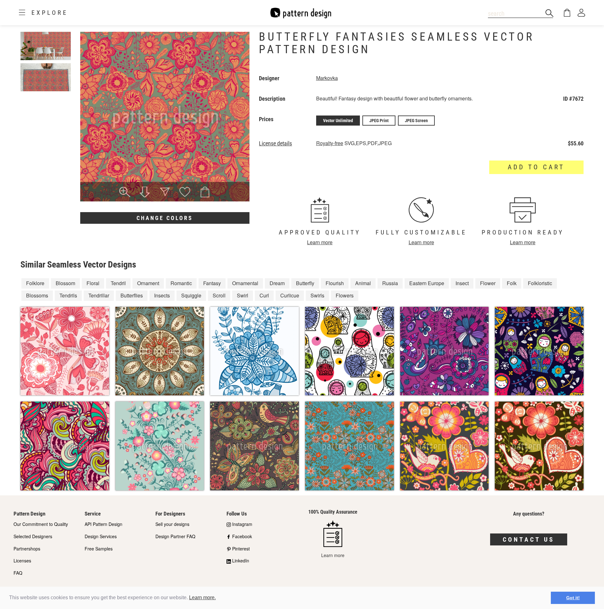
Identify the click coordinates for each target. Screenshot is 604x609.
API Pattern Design (103, 524)
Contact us (529, 539)
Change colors (165, 218)
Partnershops (27, 548)
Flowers (345, 295)
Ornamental (245, 283)
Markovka (327, 78)
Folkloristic (540, 283)
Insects (162, 295)
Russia (390, 283)
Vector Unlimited (338, 120)
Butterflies (131, 295)
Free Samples (99, 548)
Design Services (101, 536)
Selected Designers (33, 536)
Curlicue (289, 295)
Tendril (118, 283)
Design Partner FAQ (175, 536)
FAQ (18, 573)
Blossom (65, 283)
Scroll (219, 295)
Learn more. (202, 597)
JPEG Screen (416, 120)
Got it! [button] (573, 597)
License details (275, 143)
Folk (512, 283)
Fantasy (212, 283)
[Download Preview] (144, 192)
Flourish (335, 283)
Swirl (242, 295)
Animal (363, 283)
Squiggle (191, 295)
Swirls (317, 295)
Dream (277, 283)
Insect (462, 283)
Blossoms (37, 295)
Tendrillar (98, 295)
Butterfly (305, 283)
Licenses (22, 560)
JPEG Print (379, 120)
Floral (93, 283)
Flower (487, 283)
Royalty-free (329, 143)
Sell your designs (172, 524)
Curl (264, 295)
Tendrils (68, 295)
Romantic (181, 283)
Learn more (320, 242)
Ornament (148, 283)
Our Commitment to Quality (41, 524)
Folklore (35, 283)
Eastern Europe (426, 283)
